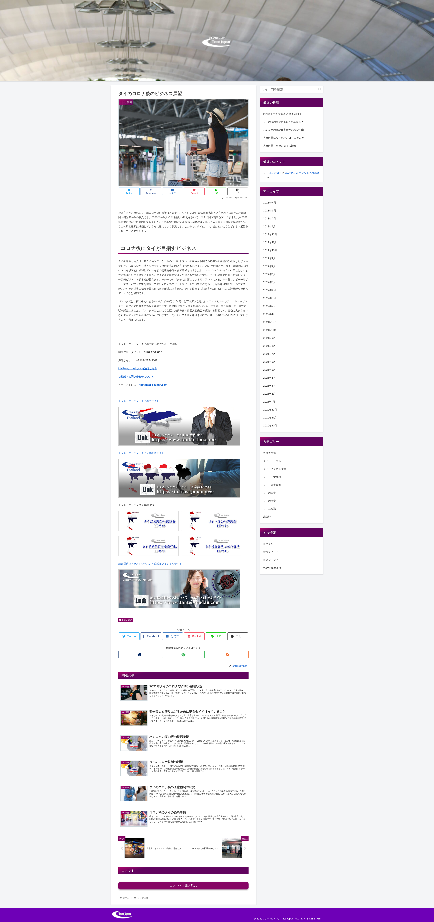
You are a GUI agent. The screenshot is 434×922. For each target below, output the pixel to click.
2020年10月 (270, 425)
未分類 (267, 516)
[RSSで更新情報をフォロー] (227, 654)
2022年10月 (270, 250)
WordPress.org (272, 567)
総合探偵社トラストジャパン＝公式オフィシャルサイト (150, 563)
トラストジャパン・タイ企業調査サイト (141, 453)
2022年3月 (269, 298)
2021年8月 (269, 345)
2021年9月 (269, 337)
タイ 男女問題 (272, 476)
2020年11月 (270, 417)
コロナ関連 (126, 620)
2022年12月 (270, 234)
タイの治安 (269, 500)
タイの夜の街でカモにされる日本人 (283, 121)
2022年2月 (269, 306)
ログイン (268, 544)
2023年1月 (269, 226)
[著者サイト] (139, 654)
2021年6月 (269, 361)
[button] (320, 89)
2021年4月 (269, 377)
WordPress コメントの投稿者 (302, 173)
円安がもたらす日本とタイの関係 (282, 113)
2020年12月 (270, 409)
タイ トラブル (272, 460)
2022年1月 (269, 313)
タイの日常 (269, 492)
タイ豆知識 (269, 508)
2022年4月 (269, 290)
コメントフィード (273, 559)
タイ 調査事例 (272, 484)
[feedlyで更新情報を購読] (183, 654)
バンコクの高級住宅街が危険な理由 (283, 129)
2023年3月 (269, 210)
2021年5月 (269, 369)
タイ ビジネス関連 (274, 468)
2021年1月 (269, 401)
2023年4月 (269, 202)
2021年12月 (270, 321)
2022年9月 (269, 258)
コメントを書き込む (183, 885)
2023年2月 (269, 218)
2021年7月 (269, 353)
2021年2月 (269, 393)
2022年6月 (269, 274)
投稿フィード (270, 552)
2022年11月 (270, 242)
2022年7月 (269, 266)
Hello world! (274, 173)
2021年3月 (269, 385)
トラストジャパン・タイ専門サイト (138, 401)
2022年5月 (269, 282)
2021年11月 (269, 329)
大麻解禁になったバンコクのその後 (283, 137)
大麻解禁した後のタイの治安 (279, 145)
